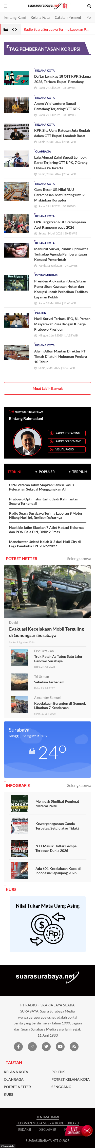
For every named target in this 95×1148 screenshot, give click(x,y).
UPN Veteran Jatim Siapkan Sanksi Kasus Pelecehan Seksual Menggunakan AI (41, 487)
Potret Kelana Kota (70, 1079)
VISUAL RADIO (64, 449)
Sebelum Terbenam (49, 682)
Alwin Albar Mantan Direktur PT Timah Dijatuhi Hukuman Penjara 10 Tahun (60, 356)
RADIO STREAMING (67, 433)
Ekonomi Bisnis (46, 275)
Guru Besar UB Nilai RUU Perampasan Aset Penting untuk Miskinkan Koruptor (59, 194)
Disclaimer (47, 1129)
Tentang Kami (15, 17)
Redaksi (24, 1129)
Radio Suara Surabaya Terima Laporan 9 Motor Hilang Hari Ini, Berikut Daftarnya (46, 515)
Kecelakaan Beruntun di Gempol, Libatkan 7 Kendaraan (60, 705)
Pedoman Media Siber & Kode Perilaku (47, 1123)
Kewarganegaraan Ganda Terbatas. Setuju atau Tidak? (57, 825)
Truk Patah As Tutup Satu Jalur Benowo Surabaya (58, 658)
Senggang (61, 1087)
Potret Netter (17, 1087)
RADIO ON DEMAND (68, 441)
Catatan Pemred (68, 17)
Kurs (8, 1094)
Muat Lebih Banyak (48, 388)
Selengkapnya (79, 558)
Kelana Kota (40, 17)
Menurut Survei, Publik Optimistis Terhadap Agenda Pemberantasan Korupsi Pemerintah (61, 254)
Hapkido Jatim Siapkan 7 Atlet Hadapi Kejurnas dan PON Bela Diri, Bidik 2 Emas (46, 529)
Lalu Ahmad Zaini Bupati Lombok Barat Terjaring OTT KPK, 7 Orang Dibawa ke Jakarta (60, 162)
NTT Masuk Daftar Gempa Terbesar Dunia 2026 (56, 848)
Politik (40, 312)
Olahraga (43, 151)
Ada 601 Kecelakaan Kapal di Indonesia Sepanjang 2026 (58, 870)
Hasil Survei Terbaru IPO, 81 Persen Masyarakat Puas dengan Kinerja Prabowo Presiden (62, 323)
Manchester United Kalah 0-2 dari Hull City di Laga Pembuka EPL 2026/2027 (45, 543)
